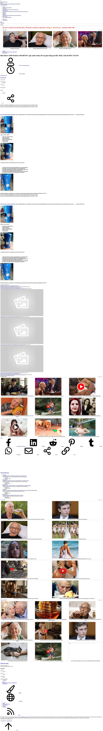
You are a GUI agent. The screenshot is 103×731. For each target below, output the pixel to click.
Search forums (8, 7)
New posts (4, 7)
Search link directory (20, 11)
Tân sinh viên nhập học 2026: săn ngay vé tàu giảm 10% (10, 288)
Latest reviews (14, 11)
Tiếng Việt (20, 701)
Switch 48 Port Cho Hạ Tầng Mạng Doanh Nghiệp (9, 372)
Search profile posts (17, 15)
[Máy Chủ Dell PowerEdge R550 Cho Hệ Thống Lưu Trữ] (21, 343)
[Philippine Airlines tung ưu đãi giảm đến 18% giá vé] (9, 285)
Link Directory (5, 10)
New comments (9, 11)
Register (1, 24)
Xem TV (4, 12)
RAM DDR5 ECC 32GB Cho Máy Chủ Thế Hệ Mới (9, 316)
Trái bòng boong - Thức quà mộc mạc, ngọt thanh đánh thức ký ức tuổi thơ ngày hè (17, 485)
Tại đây (87, 717)
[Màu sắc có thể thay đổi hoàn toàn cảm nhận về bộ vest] (10, 373)
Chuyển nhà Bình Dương (7, 17)
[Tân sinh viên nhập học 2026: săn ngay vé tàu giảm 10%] (10, 287)
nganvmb (21, 286)
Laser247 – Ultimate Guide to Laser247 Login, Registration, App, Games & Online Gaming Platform (20, 490)
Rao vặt (4, 6)
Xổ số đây (4, 13)
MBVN (20, 692)
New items (4, 11)
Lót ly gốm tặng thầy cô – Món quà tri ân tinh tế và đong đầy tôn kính (14, 475)
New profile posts (15, 9)
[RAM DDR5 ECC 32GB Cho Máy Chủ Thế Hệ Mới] (21, 315)
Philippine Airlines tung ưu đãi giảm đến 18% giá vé (9, 286)
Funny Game (5, 16)
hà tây (21, 316)
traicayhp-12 (7, 482)
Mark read (26, 11)
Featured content (5, 9)
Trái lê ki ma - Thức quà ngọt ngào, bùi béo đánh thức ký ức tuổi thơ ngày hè (16, 480)
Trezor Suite (7, 497)
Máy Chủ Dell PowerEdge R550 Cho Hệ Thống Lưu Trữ (10, 344)
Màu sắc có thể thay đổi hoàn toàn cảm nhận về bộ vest (9, 374)
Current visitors (5, 15)
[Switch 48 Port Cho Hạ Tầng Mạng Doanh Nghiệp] (21, 371)
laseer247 (6, 492)
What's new (5, 8)
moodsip (6, 477)
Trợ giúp (4, 705)
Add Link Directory (4, 472)
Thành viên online (4, 663)
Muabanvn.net (9, 720)
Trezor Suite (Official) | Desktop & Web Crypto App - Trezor (13, 495)
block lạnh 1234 (26, 65)
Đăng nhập (2, 22)
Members (4, 14)
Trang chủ (4, 706)
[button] (1, 2)
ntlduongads (23, 374)
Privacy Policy (5, 704)
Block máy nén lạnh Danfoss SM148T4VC (8, 114)
